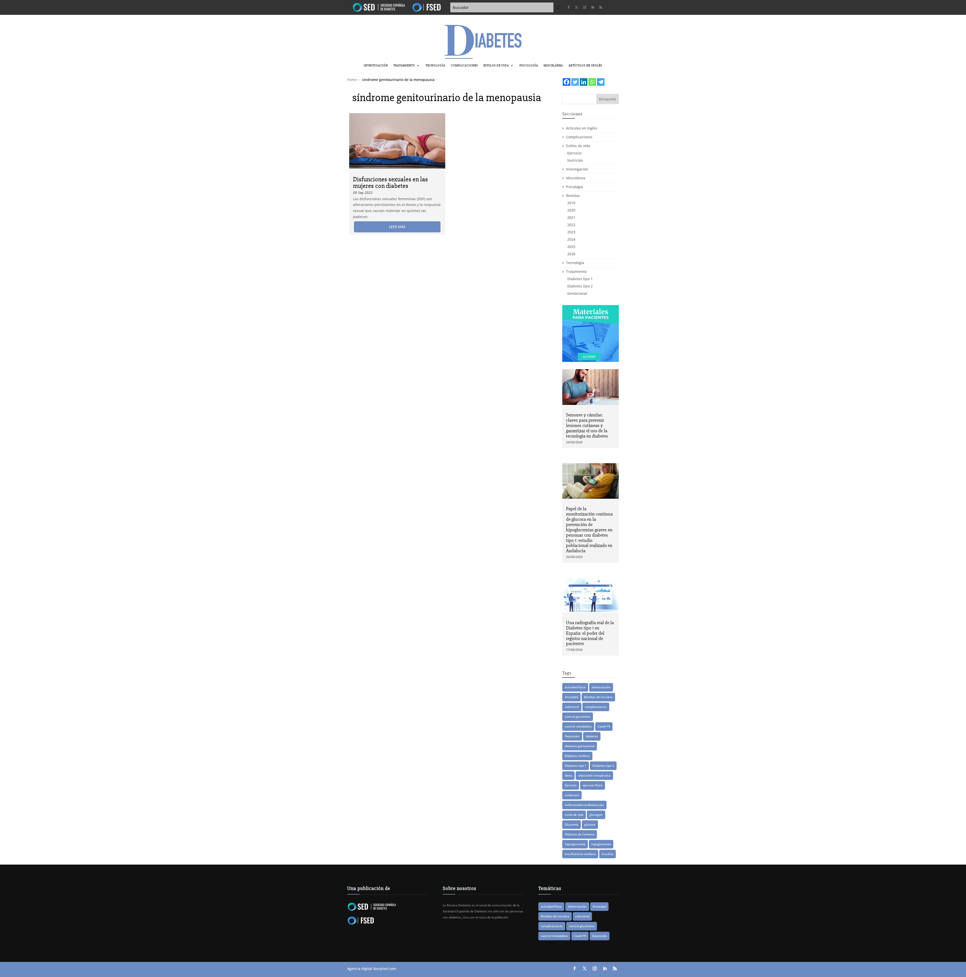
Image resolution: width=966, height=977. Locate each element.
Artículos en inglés (585, 65)
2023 (571, 232)
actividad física (575, 687)
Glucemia (571, 824)
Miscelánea (553, 65)
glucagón (596, 815)
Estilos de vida (496, 65)
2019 (571, 202)
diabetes (592, 736)
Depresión (572, 736)
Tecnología (435, 65)
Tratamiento (404, 65)
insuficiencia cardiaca (580, 854)
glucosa (589, 824)
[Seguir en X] (577, 7)
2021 (571, 217)
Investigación (376, 65)
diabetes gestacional (579, 746)
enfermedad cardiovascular (584, 805)
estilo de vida (574, 815)
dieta (568, 775)
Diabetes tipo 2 (580, 286)
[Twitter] (575, 82)
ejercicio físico (592, 785)
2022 (571, 224)
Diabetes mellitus (577, 756)
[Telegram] (601, 82)
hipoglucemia (601, 844)
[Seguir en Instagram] (585, 7)
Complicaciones (464, 65)
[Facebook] (566, 82)
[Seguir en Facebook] (569, 7)
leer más (397, 226)
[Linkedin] (583, 82)
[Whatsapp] (592, 82)
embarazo (572, 795)
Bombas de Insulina (598, 697)
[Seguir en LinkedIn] (593, 7)
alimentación (601, 687)
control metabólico (578, 726)
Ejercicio (574, 153)
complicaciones (596, 707)
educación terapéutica (594, 775)
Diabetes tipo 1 (580, 278)
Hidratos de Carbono (579, 834)
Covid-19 (604, 726)
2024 (571, 239)
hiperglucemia (575, 844)
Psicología (528, 65)
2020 (571, 210)
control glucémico (577, 716)
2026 (571, 253)
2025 (571, 246)
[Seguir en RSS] (601, 7)
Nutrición (575, 160)
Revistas (573, 195)
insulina (607, 854)
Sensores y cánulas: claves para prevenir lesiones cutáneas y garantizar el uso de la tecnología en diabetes (587, 425)
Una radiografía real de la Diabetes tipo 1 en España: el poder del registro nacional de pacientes (590, 633)
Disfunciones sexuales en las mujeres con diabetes (390, 182)
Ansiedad (571, 697)
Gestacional (577, 293)
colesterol (572, 707)
